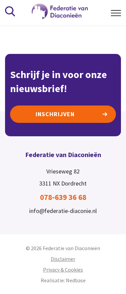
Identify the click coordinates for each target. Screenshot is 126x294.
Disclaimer (63, 258)
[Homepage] (64, 11)
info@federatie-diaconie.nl (63, 211)
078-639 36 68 (63, 197)
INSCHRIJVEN (55, 114)
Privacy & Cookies (63, 269)
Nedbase (76, 280)
